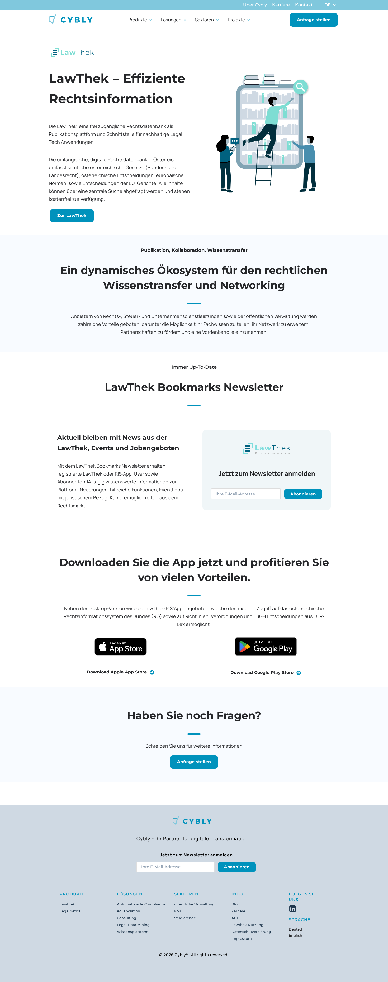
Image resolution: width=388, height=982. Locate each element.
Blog (235, 904)
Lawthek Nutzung (247, 925)
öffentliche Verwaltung (194, 904)
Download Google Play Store (263, 672)
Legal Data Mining (133, 925)
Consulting (126, 918)
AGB (235, 918)
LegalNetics (70, 911)
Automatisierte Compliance (141, 904)
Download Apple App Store (118, 672)
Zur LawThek (72, 215)
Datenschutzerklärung (251, 931)
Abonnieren (303, 493)
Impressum (241, 938)
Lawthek (67, 904)
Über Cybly (255, 4)
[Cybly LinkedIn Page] (292, 908)
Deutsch (296, 929)
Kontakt (304, 4)
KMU (178, 911)
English (295, 935)
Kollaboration (128, 911)
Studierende (185, 918)
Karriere (281, 4)
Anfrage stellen (314, 19)
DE (327, 4)
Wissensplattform (133, 931)
